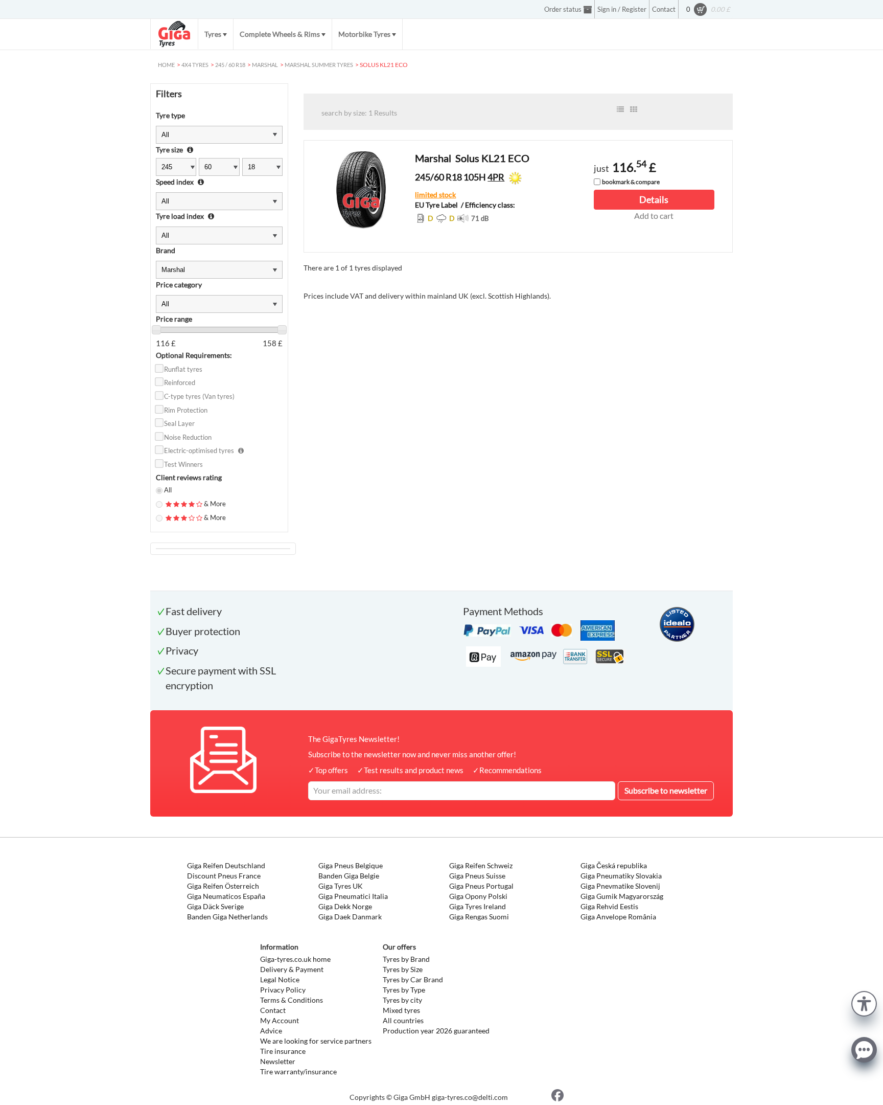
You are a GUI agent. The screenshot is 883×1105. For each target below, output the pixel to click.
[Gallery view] (633, 109)
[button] (864, 1002)
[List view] (620, 109)
